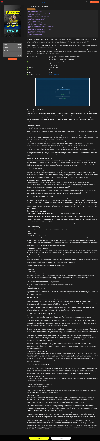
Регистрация (39, 438)
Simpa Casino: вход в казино (37, 31)
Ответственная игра (34, 14)
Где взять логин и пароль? (36, 19)
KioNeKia (5, 47)
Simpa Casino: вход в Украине (37, 23)
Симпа (5, 2)
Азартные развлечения (35, 34)
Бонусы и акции (33, 27)
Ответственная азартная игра (37, 32)
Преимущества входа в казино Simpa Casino (41, 26)
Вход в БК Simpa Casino (35, 11)
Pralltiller (5, 50)
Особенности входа (34, 21)
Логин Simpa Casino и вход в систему (39, 13)
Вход (87, 2)
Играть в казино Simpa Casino (37, 24)
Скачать (61, 438)
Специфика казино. (34, 36)
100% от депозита (54, 74)
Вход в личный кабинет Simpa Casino (39, 18)
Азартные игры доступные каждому (39, 16)
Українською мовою (31, 9)
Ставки (56, 2)
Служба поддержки (42, 2)
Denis (4, 55)
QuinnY (5, 44)
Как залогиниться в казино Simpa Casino (40, 29)
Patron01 (5, 53)
